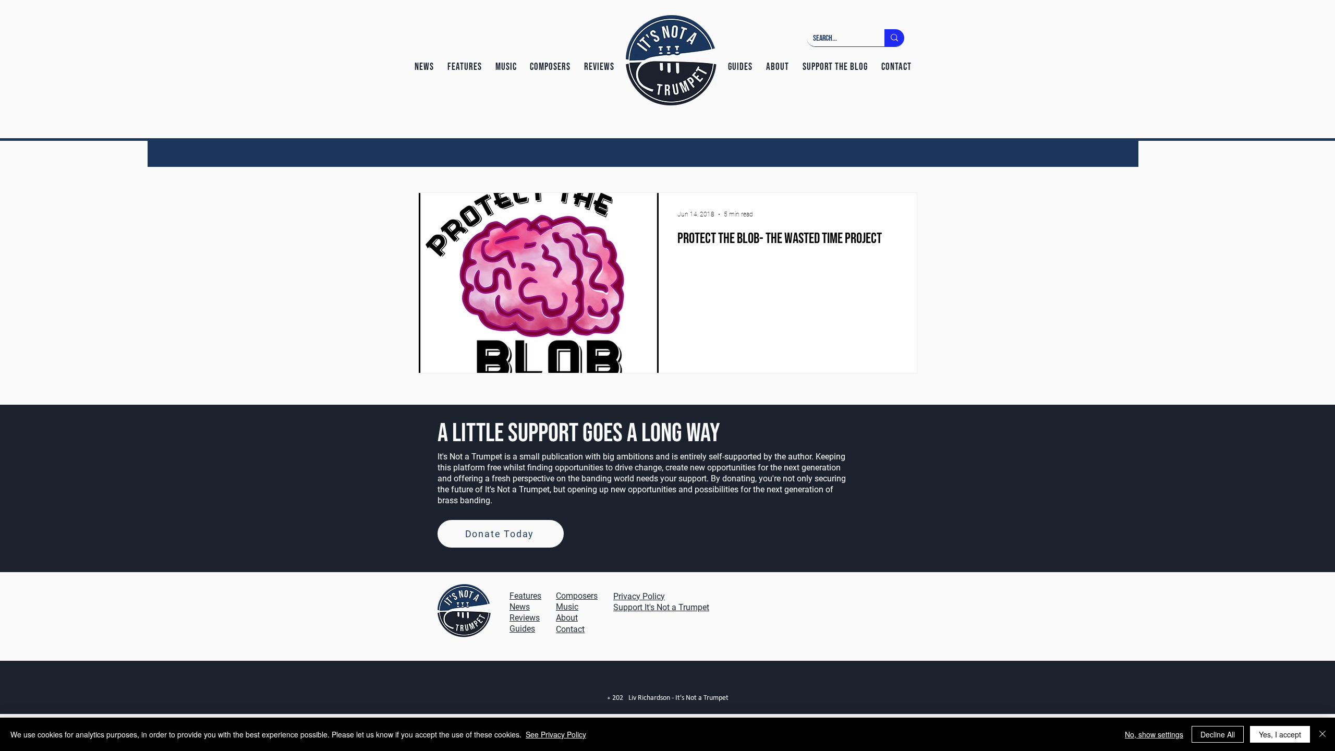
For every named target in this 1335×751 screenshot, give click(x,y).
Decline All (1217, 734)
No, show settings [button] (1154, 734)
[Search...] (894, 37)
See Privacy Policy (556, 734)
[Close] (1322, 734)
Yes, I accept (1280, 734)
